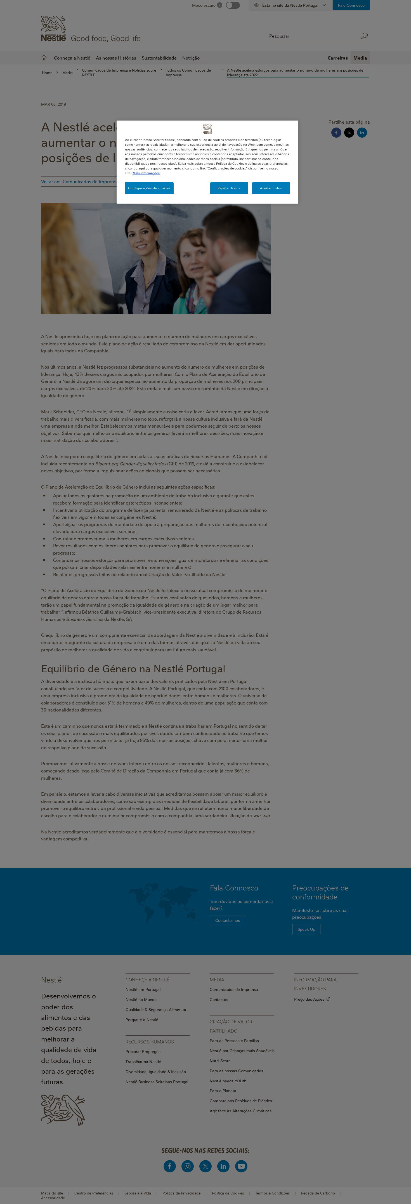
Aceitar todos (271, 188)
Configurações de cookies (149, 188)
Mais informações (146, 173)
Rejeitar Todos (229, 188)
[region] (207, 162)
